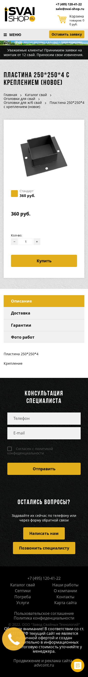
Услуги (22, 602)
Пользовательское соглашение (44, 613)
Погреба (22, 596)
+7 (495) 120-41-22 (69, 4)
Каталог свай (22, 585)
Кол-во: (16, 235)
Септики (23, 590)
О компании (65, 590)
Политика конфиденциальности (44, 618)
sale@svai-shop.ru (70, 9)
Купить (44, 261)
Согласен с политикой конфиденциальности (30, 451)
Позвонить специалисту (44, 548)
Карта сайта (65, 602)
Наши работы (65, 585)
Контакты (65, 596)
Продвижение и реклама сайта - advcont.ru (44, 663)
